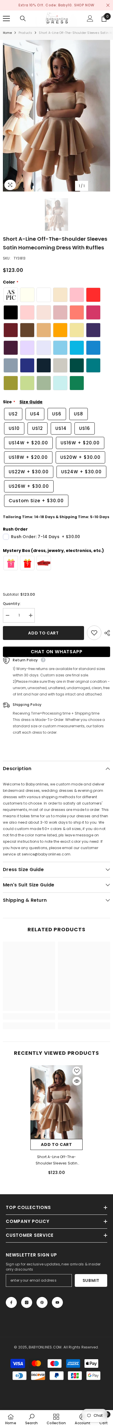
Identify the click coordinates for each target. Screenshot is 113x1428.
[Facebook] (11, 1302)
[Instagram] (26, 1302)
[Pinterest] (42, 1302)
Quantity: (12, 603)
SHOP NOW (84, 5)
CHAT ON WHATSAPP (57, 651)
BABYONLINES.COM (45, 1347)
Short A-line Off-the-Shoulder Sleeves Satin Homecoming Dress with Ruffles (56, 1160)
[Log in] (90, 18)
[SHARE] (105, 633)
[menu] (6, 18)
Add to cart (43, 633)
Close (108, 5)
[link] (29, 1016)
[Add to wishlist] (94, 632)
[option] (56, 116)
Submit (91, 1280)
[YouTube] (57, 1302)
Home (7, 33)
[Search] (22, 18)
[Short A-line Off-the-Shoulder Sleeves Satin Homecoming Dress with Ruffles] (56, 1102)
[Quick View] (76, 1081)
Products (25, 33)
